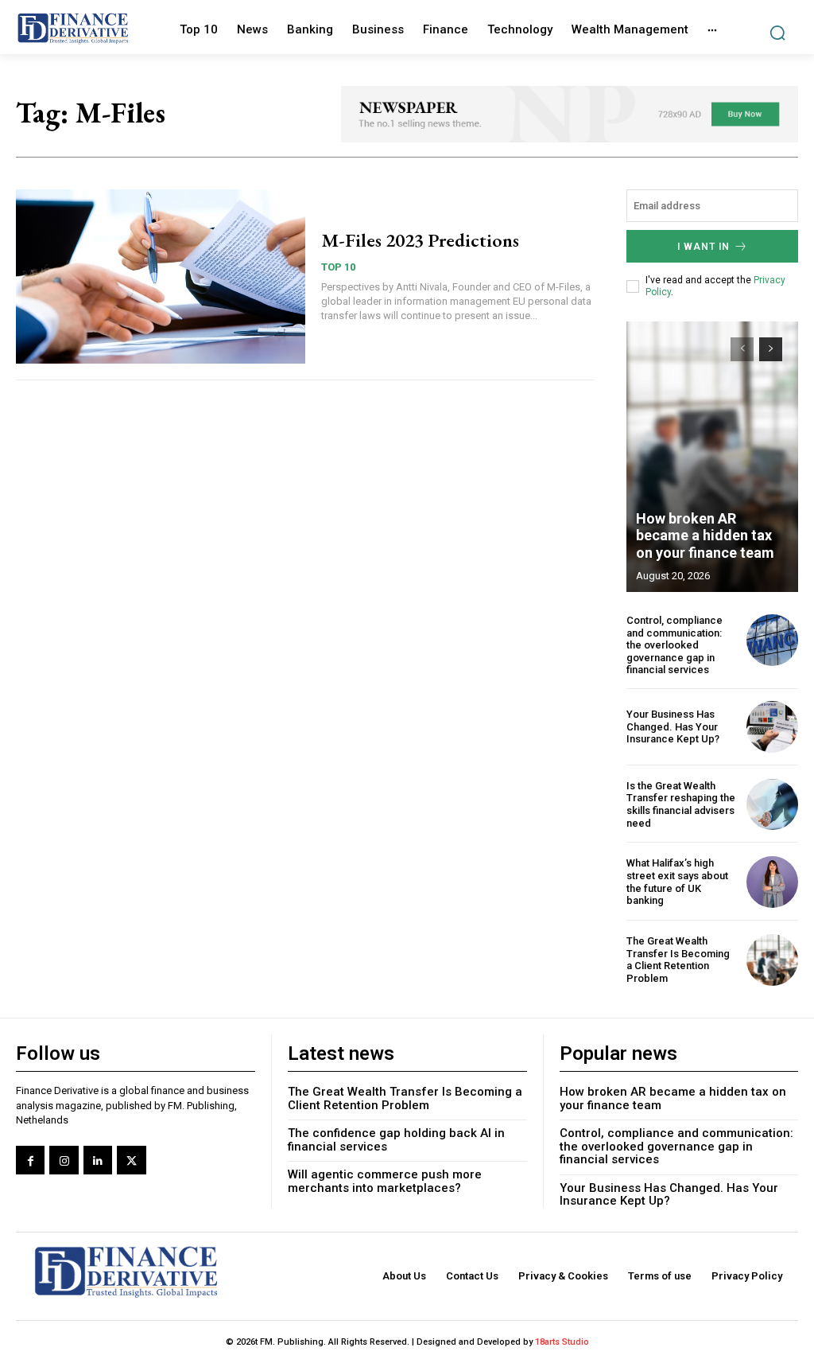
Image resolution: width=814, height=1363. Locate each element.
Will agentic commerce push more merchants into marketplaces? (385, 1181)
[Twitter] (131, 1160)
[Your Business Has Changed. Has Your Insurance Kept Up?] (772, 727)
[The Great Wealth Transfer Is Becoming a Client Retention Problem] (772, 960)
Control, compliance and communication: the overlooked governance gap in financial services (674, 645)
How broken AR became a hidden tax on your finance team (705, 535)
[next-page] (770, 349)
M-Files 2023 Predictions (420, 240)
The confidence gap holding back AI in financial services (396, 1140)
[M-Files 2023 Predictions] (160, 276)
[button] (777, 33)
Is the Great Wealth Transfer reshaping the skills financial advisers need (680, 804)
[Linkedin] (97, 1160)
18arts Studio (562, 1342)
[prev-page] (742, 349)
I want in (703, 246)
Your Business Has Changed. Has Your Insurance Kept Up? (672, 726)
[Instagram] (63, 1160)
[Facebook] (30, 1160)
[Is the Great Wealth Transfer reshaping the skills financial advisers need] (772, 805)
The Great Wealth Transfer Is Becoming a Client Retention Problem (678, 959)
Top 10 (338, 267)
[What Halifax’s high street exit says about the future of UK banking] (772, 882)
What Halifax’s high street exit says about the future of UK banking (677, 881)
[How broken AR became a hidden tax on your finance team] (712, 456)
